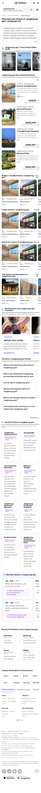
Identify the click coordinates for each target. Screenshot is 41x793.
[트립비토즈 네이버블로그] (19, 771)
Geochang (30, 711)
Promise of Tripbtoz (17, 733)
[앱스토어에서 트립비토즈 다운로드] (9, 778)
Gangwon (25, 695)
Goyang (11, 711)
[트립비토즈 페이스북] (9, 771)
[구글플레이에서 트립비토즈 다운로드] (24, 778)
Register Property (13, 731)
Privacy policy (6, 733)
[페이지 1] (17, 720)
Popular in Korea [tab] (8, 689)
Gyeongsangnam (27, 708)
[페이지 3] (20, 720)
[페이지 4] (22, 720)
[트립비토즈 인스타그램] (4, 771)
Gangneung (26, 698)
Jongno (4, 698)
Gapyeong (5, 711)
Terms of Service (24, 731)
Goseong (33, 698)
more (36, 41)
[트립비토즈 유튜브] (14, 771)
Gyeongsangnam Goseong (30, 714)
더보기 (3, 703)
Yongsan (4, 701)
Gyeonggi (5, 708)
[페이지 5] (23, 720)
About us (4, 731)
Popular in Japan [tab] (23, 689)
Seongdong (12, 701)
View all (37, 176)
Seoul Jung (11, 698)
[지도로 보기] (38, 80)
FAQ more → (35, 417)
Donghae (25, 701)
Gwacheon (5, 714)
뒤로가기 (3, 3)
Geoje (24, 711)
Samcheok (32, 701)
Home (3, 15)
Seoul (3, 695)
